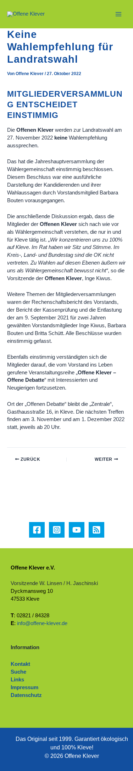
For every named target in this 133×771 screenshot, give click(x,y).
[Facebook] (37, 530)
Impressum (24, 687)
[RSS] (96, 530)
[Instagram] (57, 530)
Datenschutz (26, 695)
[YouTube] (76, 530)
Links (17, 679)
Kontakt (20, 664)
